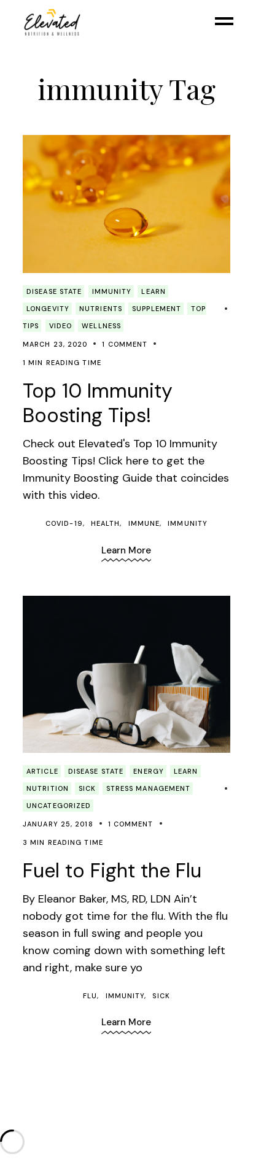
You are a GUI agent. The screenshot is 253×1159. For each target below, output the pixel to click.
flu (90, 996)
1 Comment (124, 344)
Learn (153, 291)
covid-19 (64, 523)
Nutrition (47, 788)
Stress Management (148, 788)
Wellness (101, 326)
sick (87, 788)
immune (144, 523)
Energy (148, 771)
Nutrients (100, 308)
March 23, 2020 (55, 344)
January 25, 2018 (58, 824)
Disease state (54, 291)
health (105, 523)
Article (42, 771)
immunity (112, 291)
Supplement (156, 308)
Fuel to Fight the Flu (112, 871)
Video (60, 326)
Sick (160, 996)
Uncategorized (58, 805)
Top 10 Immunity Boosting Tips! (98, 403)
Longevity (47, 308)
